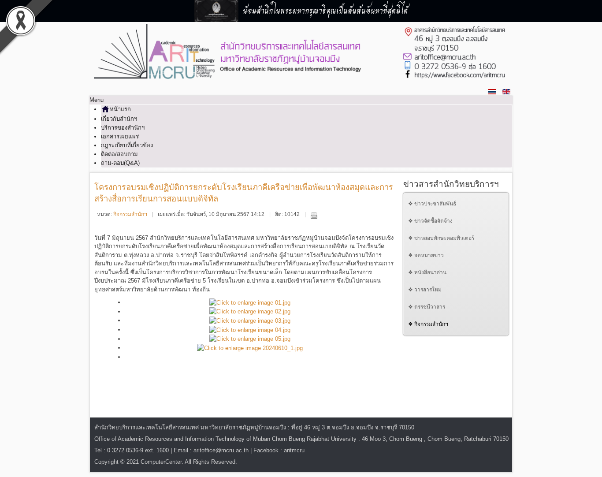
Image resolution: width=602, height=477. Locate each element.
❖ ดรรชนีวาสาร (426, 307)
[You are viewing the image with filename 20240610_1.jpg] (250, 347)
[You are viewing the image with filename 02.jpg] (249, 311)
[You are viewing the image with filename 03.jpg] (249, 320)
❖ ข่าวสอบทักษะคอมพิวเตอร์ (441, 238)
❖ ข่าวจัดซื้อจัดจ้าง (430, 221)
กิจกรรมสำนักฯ (130, 214)
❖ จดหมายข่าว (426, 255)
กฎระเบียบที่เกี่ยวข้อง (127, 145)
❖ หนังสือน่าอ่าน (427, 272)
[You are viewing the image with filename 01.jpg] (249, 302)
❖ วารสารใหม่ (425, 290)
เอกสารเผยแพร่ (120, 136)
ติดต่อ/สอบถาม (119, 154)
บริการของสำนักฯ (123, 127)
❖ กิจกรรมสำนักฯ (428, 324)
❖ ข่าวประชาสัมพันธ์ (432, 204)
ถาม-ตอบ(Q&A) (120, 163)
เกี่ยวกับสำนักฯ (119, 119)
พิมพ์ (313, 215)
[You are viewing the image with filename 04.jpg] (249, 329)
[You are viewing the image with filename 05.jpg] (249, 338)
